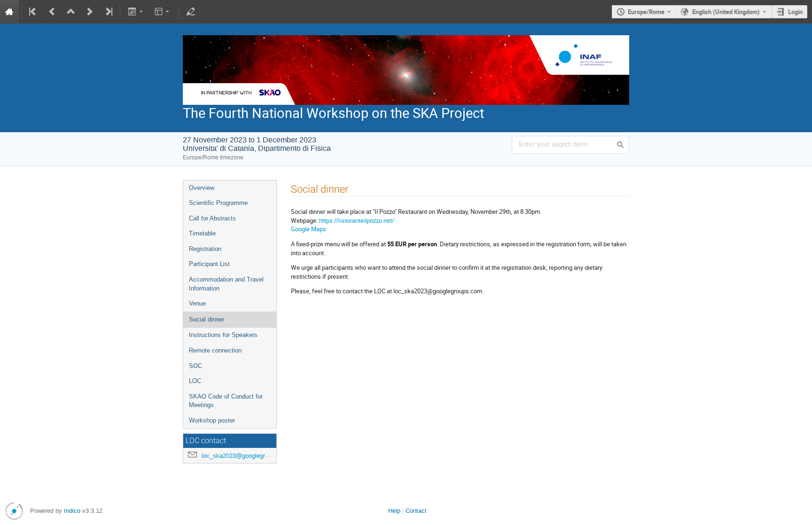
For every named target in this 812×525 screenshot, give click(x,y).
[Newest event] (108, 12)
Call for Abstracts (212, 218)
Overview (201, 187)
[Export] (136, 12)
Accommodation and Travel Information (226, 284)
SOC (195, 365)
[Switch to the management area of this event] (190, 12)
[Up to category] (71, 12)
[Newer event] (89, 12)
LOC (195, 380)
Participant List (209, 263)
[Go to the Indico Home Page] (9, 12)
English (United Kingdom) (726, 12)
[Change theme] (162, 12)
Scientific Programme (218, 202)
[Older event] (52, 12)
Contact (416, 511)
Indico (72, 511)
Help (394, 511)
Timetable (202, 233)
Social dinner (206, 319)
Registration (205, 248)
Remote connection (215, 350)
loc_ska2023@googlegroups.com (247, 456)
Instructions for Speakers (223, 334)
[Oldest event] (33, 12)
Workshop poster (212, 420)
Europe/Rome (646, 12)
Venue (197, 303)
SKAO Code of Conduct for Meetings (226, 401)
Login (795, 12)
